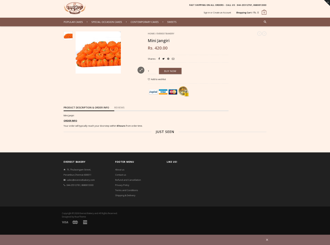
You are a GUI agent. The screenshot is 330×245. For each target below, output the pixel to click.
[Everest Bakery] (75, 8)
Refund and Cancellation (128, 179)
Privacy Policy (122, 185)
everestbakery (165, 33)
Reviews (119, 107)
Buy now (170, 71)
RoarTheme (80, 216)
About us (119, 169)
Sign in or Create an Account (217, 12)
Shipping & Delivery (125, 195)
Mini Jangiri (158, 40)
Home (151, 33)
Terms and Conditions (126, 190)
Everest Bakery (87, 213)
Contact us (120, 174)
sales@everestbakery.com (81, 179)
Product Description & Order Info (86, 107)
